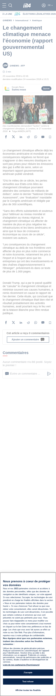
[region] (28, 634)
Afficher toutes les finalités (28, 690)
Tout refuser (28, 681)
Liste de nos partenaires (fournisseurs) (21, 665)
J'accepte (28, 672)
